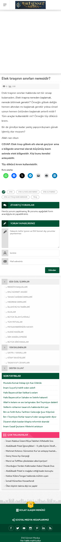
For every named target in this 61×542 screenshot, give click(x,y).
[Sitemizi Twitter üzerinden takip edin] (17, 528)
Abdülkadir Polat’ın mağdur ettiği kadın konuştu (29, 471)
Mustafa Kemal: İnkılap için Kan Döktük (22, 383)
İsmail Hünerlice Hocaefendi (20, 481)
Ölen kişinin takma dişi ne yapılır (21, 486)
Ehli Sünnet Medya (30, 538)
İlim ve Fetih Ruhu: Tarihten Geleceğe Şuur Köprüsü (28, 412)
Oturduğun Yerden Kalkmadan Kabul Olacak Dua (30, 466)
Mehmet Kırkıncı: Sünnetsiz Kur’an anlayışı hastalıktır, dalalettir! (31, 451)
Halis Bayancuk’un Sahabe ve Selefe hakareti (25, 397)
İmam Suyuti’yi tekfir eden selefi (19, 387)
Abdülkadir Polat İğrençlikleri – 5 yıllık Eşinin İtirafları (31, 446)
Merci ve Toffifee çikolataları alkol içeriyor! (26, 461)
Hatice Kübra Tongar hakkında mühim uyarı (27, 476)
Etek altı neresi (49, 192)
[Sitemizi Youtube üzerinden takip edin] (24, 528)
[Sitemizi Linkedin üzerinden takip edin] (43, 528)
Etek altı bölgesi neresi (27, 192)
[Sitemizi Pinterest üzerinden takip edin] (37, 528)
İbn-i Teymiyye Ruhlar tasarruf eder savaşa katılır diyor (29, 416)
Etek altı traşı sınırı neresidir (15, 197)
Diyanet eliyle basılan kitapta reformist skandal (26, 421)
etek (11, 192)
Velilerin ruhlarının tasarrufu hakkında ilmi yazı (25, 407)
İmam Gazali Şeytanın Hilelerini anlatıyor (23, 426)
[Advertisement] (30, 41)
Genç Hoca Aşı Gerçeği (17, 456)
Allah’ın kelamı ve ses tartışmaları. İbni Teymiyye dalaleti (30, 402)
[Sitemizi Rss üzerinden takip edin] (50, 528)
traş (35, 197)
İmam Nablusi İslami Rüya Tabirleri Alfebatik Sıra (29, 441)
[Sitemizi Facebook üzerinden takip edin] (11, 528)
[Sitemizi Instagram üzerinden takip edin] (30, 528)
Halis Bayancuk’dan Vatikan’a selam (20, 392)
